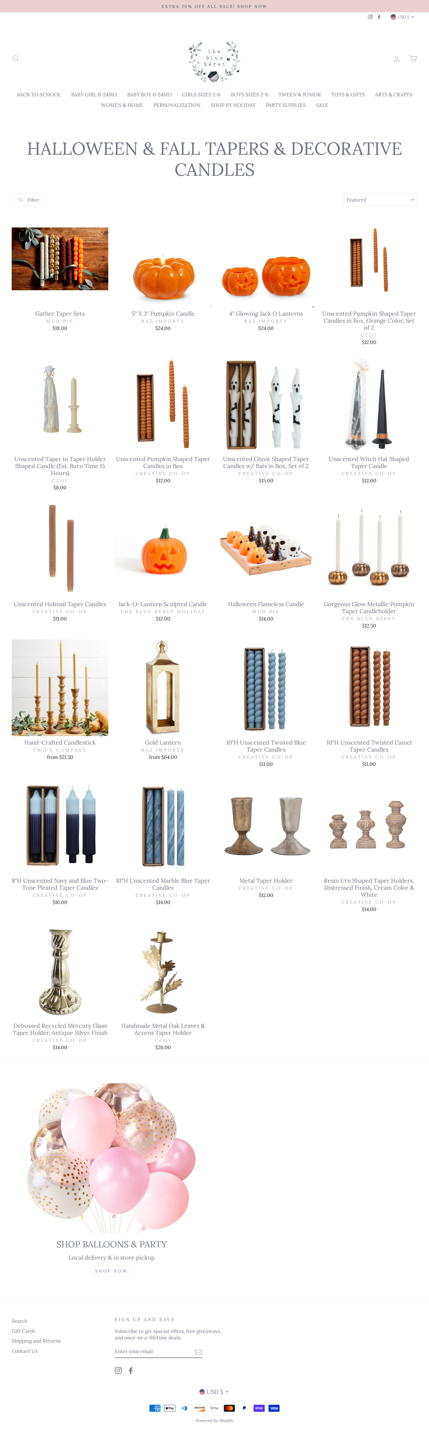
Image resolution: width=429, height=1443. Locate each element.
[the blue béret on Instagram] (118, 1370)
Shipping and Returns (36, 1341)
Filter (33, 200)
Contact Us (25, 1351)
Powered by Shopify (214, 1420)
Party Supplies (286, 105)
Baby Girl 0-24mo (94, 94)
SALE (322, 105)
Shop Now (111, 1271)
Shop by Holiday (233, 105)
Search (19, 1321)
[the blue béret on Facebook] (130, 1370)
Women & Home (122, 105)
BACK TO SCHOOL (39, 94)
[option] (214, 6)
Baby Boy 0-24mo (149, 94)
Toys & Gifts (348, 94)
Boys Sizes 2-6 (249, 94)
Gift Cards (23, 1331)
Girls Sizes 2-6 (201, 94)
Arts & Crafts (393, 94)
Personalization (177, 105)
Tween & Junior (299, 94)
